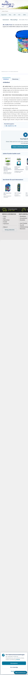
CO (19, 14)
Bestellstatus (23, 216)
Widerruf (5, 227)
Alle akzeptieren (14, 663)
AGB (4, 218)
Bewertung (15, 79)
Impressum (6, 223)
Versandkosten (23, 218)
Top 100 (22, 225)
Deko (24, 14)
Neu (10, 14)
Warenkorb (22, 228)
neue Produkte (23, 223)
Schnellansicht (8, 165)
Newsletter (22, 220)
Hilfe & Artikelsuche (20, 672)
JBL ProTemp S (18, 193)
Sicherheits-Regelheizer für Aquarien (17, 195)
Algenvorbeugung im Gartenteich (7, 197)
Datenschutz (6, 220)
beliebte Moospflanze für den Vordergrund (8, 173)
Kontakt (5, 221)
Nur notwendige (14, 667)
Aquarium (4, 14)
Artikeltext (6, 79)
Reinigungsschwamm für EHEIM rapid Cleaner (19, 172)
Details (18, 659)
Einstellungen (14, 671)
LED (14, 14)
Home (4, 216)
